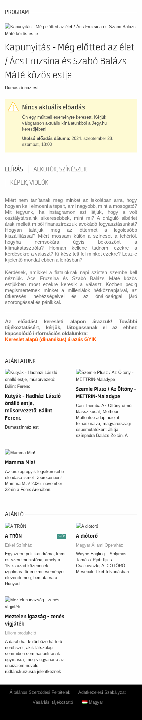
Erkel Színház (18, 545)
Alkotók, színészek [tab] (60, 169)
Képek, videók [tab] (29, 182)
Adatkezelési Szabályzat (102, 692)
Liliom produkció (20, 632)
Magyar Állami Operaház (99, 545)
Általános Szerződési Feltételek (40, 692)
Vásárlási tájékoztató (53, 702)
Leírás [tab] (14, 169)
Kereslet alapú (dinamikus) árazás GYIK (50, 339)
